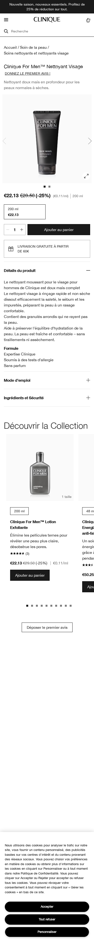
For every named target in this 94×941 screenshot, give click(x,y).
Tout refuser (47, 919)
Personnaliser (47, 932)
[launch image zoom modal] (86, 176)
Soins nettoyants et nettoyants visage (36, 53)
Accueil (10, 47)
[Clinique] (47, 19)
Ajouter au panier (59, 229)
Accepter (47, 906)
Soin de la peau (33, 47)
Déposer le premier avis (47, 627)
